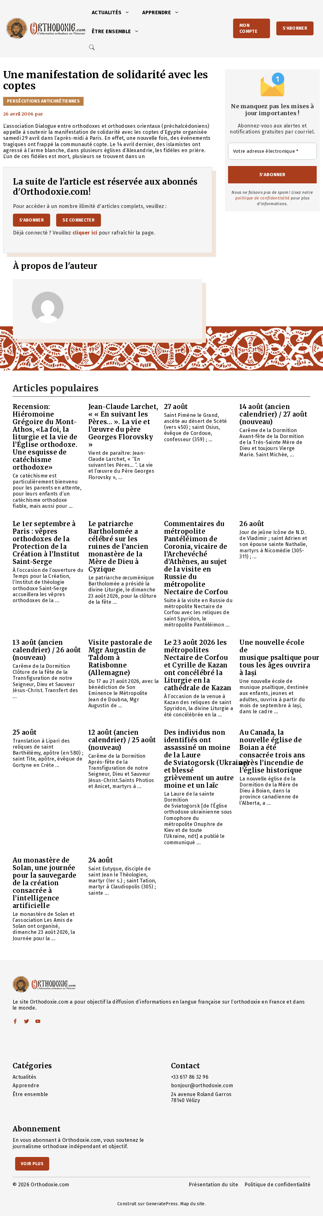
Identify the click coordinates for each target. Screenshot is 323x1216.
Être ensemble (111, 31)
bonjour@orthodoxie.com (202, 1085)
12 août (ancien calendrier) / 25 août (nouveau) (122, 739)
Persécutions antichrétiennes (43, 101)
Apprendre (156, 12)
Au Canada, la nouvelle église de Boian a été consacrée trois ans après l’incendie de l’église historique (272, 751)
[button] (128, 12)
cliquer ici (85, 233)
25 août (25, 732)
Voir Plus (32, 1163)
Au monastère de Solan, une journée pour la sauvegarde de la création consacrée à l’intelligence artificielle (45, 883)
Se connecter (78, 220)
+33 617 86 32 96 (189, 1077)
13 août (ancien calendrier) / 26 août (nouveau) (47, 649)
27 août (176, 407)
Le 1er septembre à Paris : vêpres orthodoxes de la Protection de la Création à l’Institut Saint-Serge (46, 543)
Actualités (106, 12)
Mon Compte (248, 28)
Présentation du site (213, 1185)
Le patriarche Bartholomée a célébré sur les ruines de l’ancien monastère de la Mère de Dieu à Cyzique (118, 546)
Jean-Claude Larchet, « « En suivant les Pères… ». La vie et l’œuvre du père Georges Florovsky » (123, 425)
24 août (100, 860)
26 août (251, 524)
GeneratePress (162, 1204)
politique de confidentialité (262, 198)
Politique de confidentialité (277, 1185)
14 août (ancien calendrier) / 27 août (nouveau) (273, 414)
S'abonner (295, 28)
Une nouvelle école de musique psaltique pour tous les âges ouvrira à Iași (279, 657)
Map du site (192, 1204)
